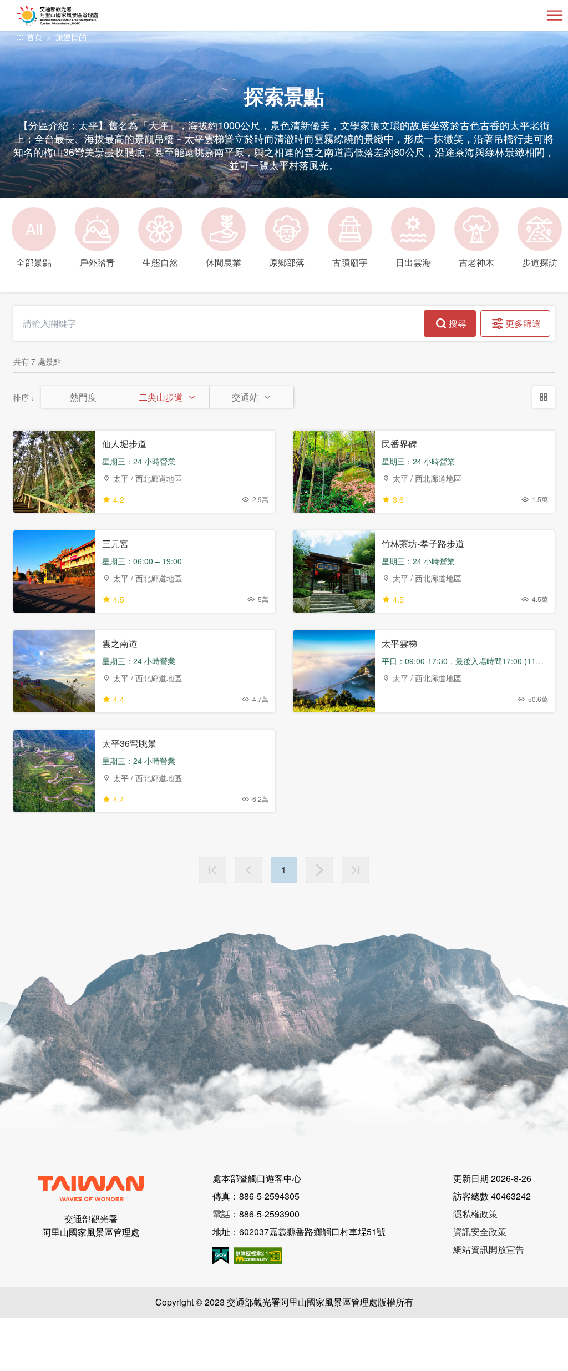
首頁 (34, 36)
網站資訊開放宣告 (488, 1249)
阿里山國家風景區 (75, 15)
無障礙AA (258, 1255)
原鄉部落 (287, 262)
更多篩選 (523, 323)
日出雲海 (413, 262)
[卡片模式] (543, 397)
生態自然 (160, 262)
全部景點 (34, 243)
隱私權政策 (475, 1213)
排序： (25, 397)
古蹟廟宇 (350, 262)
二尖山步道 (161, 397)
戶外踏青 (97, 262)
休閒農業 (223, 262)
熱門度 (83, 397)
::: (20, 37)
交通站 (245, 397)
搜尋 (457, 323)
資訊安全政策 (479, 1231)
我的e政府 (220, 1255)
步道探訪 (539, 262)
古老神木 (476, 262)
